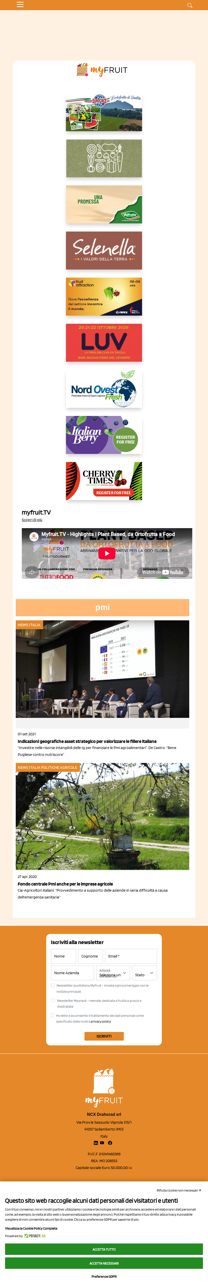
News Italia (29, 624)
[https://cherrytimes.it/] (104, 485)
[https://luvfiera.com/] (104, 347)
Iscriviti (104, 1036)
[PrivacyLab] (34, 1235)
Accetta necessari (104, 1263)
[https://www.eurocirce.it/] (104, 116)
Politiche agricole (59, 767)
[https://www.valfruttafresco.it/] (104, 208)
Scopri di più (32, 519)
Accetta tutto (104, 1249)
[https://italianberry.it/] (104, 439)
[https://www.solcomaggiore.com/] (104, 162)
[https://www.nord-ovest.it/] (104, 393)
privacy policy (101, 1021)
